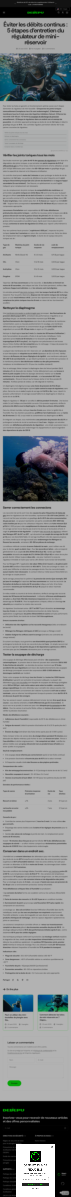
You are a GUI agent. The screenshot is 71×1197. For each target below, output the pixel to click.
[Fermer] (52, 1147)
